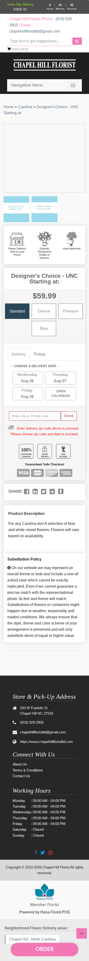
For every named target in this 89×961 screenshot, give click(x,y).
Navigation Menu (27, 85)
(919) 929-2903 (31, 722)
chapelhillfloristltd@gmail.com (34, 31)
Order (45, 949)
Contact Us (21, 776)
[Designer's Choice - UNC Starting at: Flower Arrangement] (16, 209)
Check (69, 416)
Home (9, 107)
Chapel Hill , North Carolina (32, 939)
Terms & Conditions (28, 770)
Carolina (25, 107)
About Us (20, 764)
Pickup (39, 354)
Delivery (19, 354)
